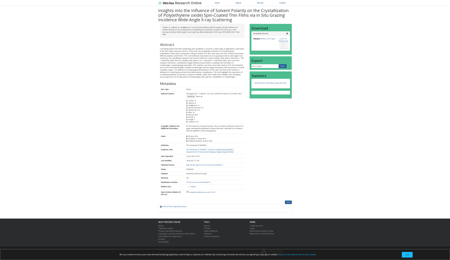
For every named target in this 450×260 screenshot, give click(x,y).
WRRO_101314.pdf (268, 39)
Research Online (182, 3)
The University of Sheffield (196, 149)
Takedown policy (165, 228)
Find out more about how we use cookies (297, 254)
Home (217, 3)
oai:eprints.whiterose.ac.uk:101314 (202, 192)
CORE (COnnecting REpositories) (174, 206)
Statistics (208, 233)
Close (407, 255)
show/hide (191, 97)
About (161, 225)
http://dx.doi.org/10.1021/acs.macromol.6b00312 (204, 165)
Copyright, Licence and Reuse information (176, 233)
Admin (288, 202)
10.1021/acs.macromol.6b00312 (198, 182)
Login (252, 228)
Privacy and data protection (170, 231)
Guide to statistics (211, 236)
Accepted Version (260, 33)
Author (193, 186)
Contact (282, 3)
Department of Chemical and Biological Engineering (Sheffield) (209, 152)
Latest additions (211, 231)
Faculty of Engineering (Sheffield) (220, 149)
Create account (256, 225)
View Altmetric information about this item (270, 83)
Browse (260, 3)
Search (238, 3)
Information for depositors (170, 236)
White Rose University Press (262, 233)
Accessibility (163, 241)
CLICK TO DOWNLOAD (283, 40)
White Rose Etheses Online (261, 231)
